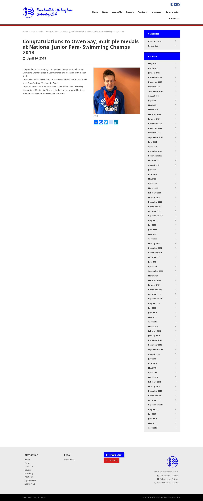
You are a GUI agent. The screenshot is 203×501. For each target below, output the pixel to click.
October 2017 (154, 400)
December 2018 (155, 340)
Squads (130, 11)
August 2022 (153, 220)
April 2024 (152, 146)
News (105, 11)
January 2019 (154, 335)
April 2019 (152, 322)
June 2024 (152, 142)
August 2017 (153, 409)
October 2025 (154, 86)
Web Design (27, 497)
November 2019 (155, 289)
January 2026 (154, 73)
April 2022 (152, 239)
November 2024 (155, 128)
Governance (69, 459)
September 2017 (155, 405)
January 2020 (154, 285)
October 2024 (154, 132)
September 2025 (155, 91)
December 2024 (155, 123)
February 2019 (154, 331)
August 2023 (153, 165)
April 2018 (152, 372)
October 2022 (154, 211)
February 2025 (154, 114)
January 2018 (154, 386)
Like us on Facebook (168, 475)
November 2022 (155, 206)
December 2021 (155, 248)
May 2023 (152, 179)
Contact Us (174, 18)
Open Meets (171, 11)
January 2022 (154, 243)
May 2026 (152, 63)
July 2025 (152, 100)
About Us (117, 11)
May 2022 (152, 234)
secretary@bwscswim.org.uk (166, 471)
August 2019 (153, 303)
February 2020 (154, 280)
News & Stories (155, 41)
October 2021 (154, 257)
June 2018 (152, 363)
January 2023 (154, 197)
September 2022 (155, 215)
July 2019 (152, 308)
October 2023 (154, 160)
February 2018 (154, 382)
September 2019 (155, 298)
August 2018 (153, 354)
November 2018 (155, 345)
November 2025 (155, 82)
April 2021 (152, 266)
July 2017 (152, 414)
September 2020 (155, 271)
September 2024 (155, 137)
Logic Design (40, 497)
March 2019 (153, 326)
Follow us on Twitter (168, 479)
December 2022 (155, 202)
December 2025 (155, 77)
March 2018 (153, 377)
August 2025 (153, 96)
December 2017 (155, 391)
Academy (142, 11)
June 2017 (152, 418)
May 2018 (152, 368)
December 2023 (155, 151)
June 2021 (152, 262)
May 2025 (152, 105)
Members (156, 11)
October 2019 (154, 294)
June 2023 (152, 174)
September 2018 (155, 349)
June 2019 (152, 312)
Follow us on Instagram (167, 482)
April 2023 (152, 183)
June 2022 (152, 229)
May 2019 (152, 317)
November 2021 (155, 252)
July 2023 (152, 169)
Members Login (115, 455)
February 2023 (154, 193)
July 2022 (152, 225)
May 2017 (152, 423)
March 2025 (153, 109)
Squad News (154, 46)
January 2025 (154, 119)
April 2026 (152, 68)
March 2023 (153, 188)
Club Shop (112, 460)
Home (95, 11)
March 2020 (153, 276)
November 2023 (155, 156)
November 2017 (155, 395)
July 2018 (152, 359)
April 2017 (152, 428)
